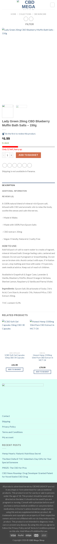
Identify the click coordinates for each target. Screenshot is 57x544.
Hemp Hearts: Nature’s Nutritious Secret (21, 453)
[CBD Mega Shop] (28, 5)
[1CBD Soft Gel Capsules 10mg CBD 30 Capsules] (14, 335)
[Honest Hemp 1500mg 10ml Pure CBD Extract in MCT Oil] (42, 335)
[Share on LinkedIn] (29, 165)
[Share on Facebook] (9, 165)
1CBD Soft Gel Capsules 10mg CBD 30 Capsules (15, 356)
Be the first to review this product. (20, 134)
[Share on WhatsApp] (4, 165)
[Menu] (3, 4)
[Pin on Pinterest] (24, 165)
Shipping (6, 421)
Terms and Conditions (12, 432)
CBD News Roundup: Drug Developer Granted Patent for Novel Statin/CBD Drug (27, 475)
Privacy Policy (9, 426)
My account (7, 437)
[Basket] (52, 5)
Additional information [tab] (14, 191)
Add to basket (28, 155)
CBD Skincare (40, 14)
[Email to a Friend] (19, 165)
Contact (6, 416)
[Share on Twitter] (14, 165)
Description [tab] (8, 185)
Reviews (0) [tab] (8, 196)
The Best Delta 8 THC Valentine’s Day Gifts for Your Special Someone (26, 461)
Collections (25, 14)
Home (13, 14)
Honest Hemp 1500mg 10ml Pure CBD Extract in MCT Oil (42, 357)
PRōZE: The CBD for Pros (14, 467)
